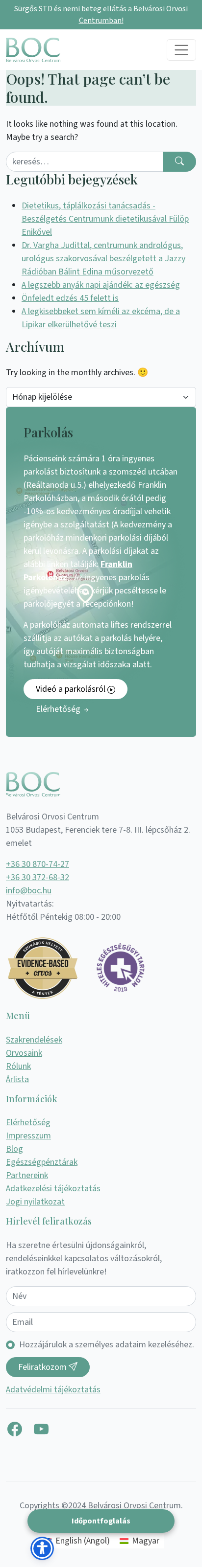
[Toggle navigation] (181, 50)
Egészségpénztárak (41, 1162)
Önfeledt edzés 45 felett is (70, 298)
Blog (14, 1149)
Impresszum (28, 1136)
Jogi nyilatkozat (35, 1202)
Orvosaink (24, 1053)
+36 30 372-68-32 (37, 877)
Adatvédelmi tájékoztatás (53, 1390)
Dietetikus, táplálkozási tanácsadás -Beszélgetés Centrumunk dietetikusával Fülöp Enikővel (105, 219)
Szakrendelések (34, 1040)
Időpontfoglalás (101, 1521)
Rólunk (18, 1066)
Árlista (17, 1079)
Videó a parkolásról (71, 689)
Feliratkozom (43, 1367)
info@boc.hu (28, 891)
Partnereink (27, 1175)
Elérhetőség (59, 709)
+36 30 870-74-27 (37, 864)
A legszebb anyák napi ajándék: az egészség (101, 285)
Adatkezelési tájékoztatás (53, 1188)
